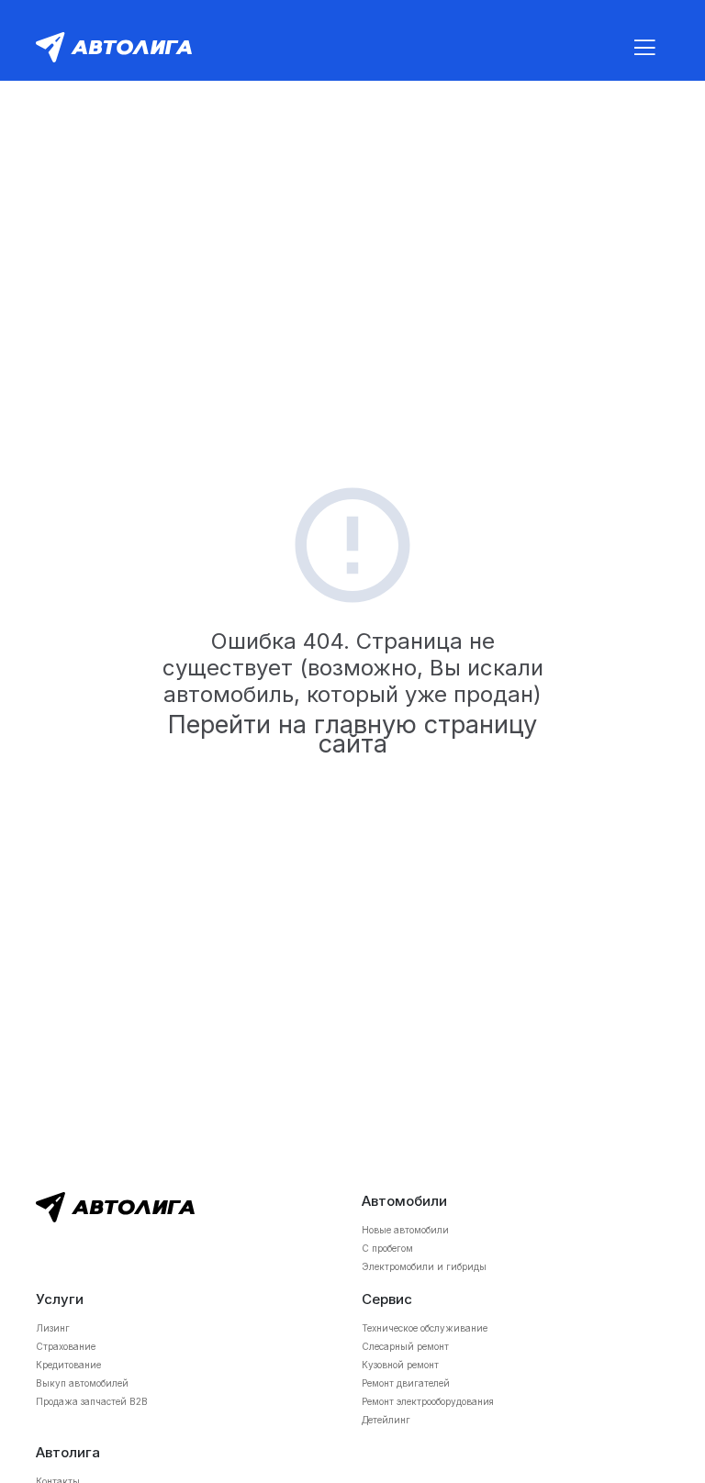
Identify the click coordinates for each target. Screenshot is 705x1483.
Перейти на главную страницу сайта (352, 734)
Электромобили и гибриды (424, 1266)
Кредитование (68, 1364)
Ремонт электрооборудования (428, 1401)
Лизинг (53, 1327)
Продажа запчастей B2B (92, 1401)
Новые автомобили (405, 1229)
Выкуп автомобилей (82, 1382)
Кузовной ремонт (400, 1364)
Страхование (65, 1346)
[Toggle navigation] (644, 47)
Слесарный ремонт (405, 1346)
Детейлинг (386, 1419)
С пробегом (387, 1248)
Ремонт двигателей (406, 1382)
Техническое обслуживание (424, 1327)
